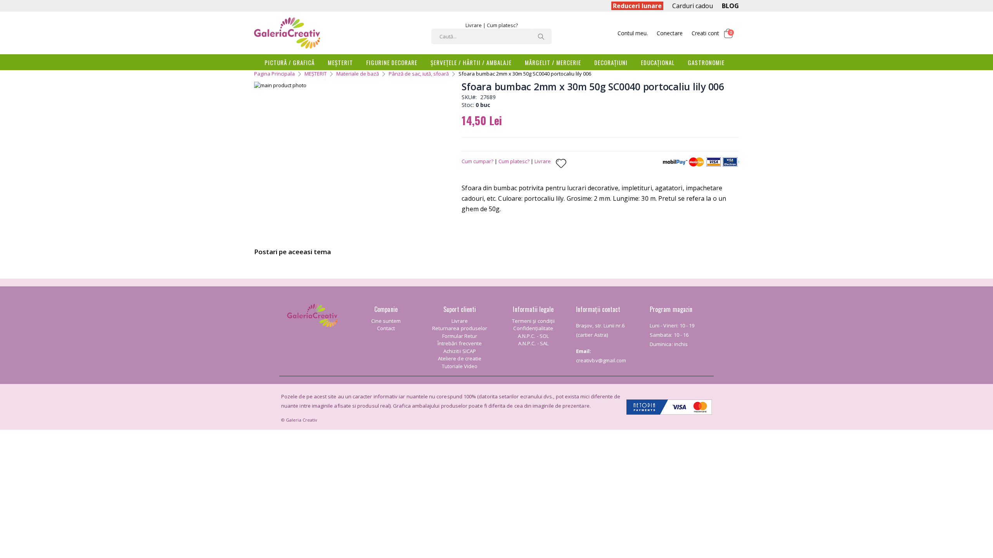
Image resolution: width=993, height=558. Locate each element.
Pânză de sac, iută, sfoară (419, 73)
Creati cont (705, 33)
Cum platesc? (502, 25)
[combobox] (491, 36)
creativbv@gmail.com (601, 360)
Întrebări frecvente (460, 343)
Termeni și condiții (533, 320)
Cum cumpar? (477, 161)
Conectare (670, 33)
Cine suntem (386, 320)
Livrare (473, 25)
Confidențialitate (533, 328)
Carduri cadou (692, 6)
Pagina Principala (274, 73)
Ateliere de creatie (459, 358)
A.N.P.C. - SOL (533, 335)
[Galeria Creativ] (287, 32)
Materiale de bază (357, 73)
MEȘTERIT (315, 73)
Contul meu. (633, 33)
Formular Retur (459, 335)
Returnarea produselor (459, 328)
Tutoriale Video (460, 366)
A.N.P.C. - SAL (533, 343)
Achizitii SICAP (459, 351)
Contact (386, 328)
